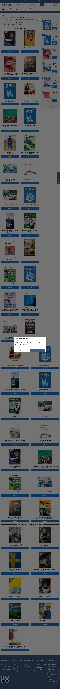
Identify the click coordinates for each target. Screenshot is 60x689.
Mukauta (22, 350)
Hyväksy (38, 350)
